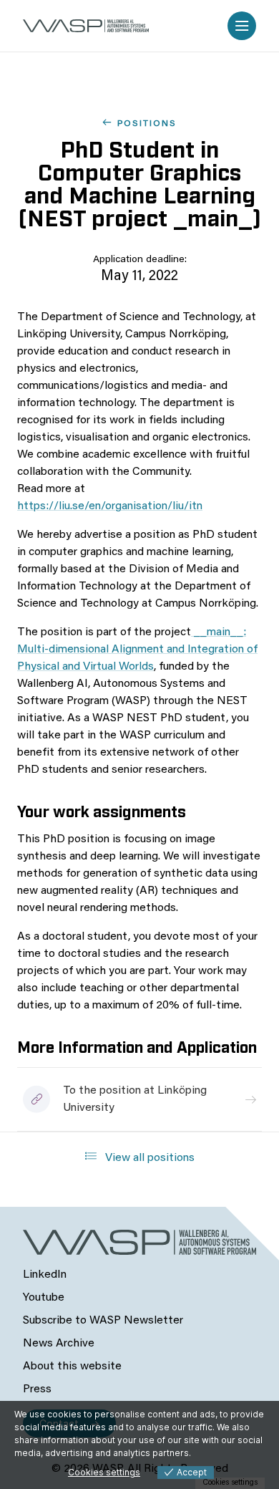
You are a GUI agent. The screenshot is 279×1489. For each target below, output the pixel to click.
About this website (72, 1366)
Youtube (43, 1298)
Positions (147, 124)
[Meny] (241, 25)
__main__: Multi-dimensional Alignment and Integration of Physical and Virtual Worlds (137, 650)
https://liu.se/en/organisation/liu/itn (109, 506)
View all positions (148, 1158)
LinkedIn (45, 1275)
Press (37, 1389)
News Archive (58, 1343)
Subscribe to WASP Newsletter (103, 1320)
